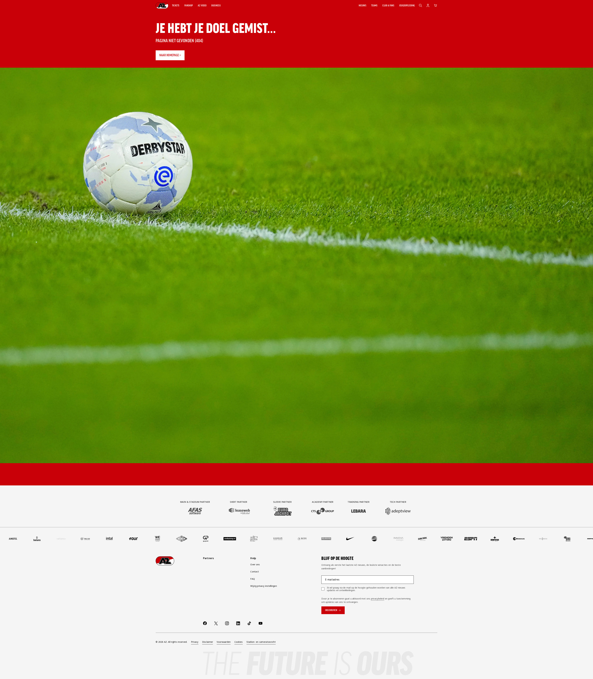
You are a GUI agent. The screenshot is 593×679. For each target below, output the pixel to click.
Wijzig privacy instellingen (263, 585)
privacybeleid (377, 598)
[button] (175, 6)
